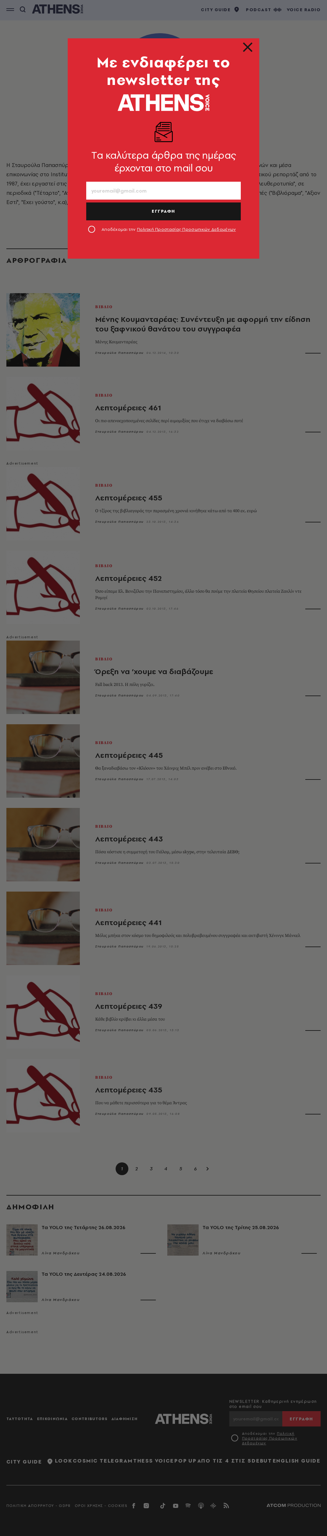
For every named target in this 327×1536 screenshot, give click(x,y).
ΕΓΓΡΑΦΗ (163, 211)
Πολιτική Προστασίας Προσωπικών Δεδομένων (186, 229)
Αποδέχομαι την (169, 229)
